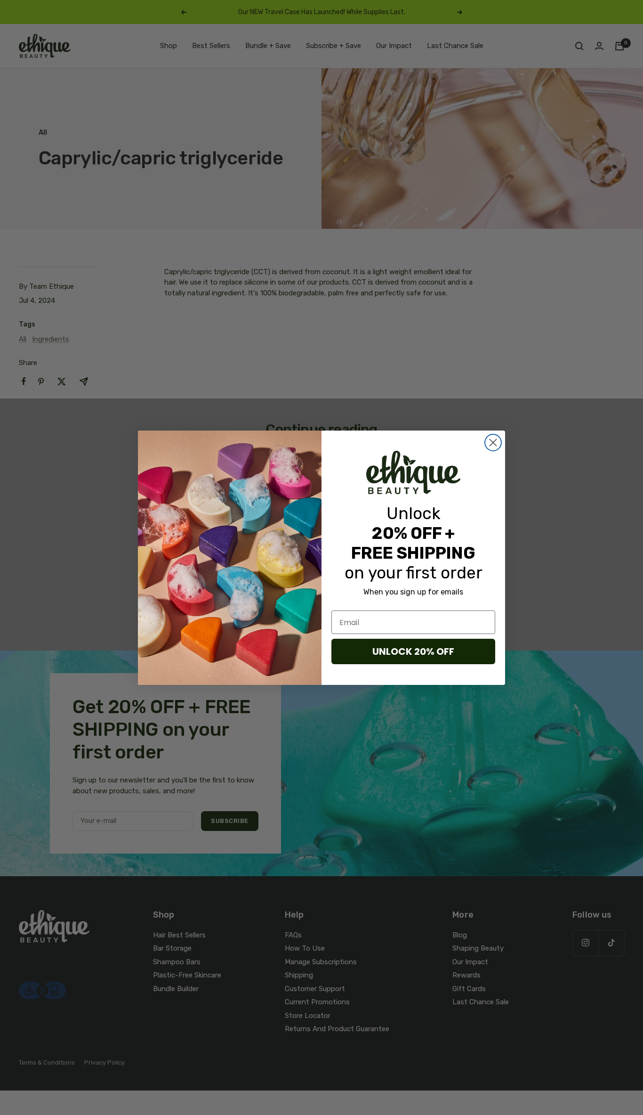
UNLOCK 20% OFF (413, 651)
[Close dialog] (493, 442)
